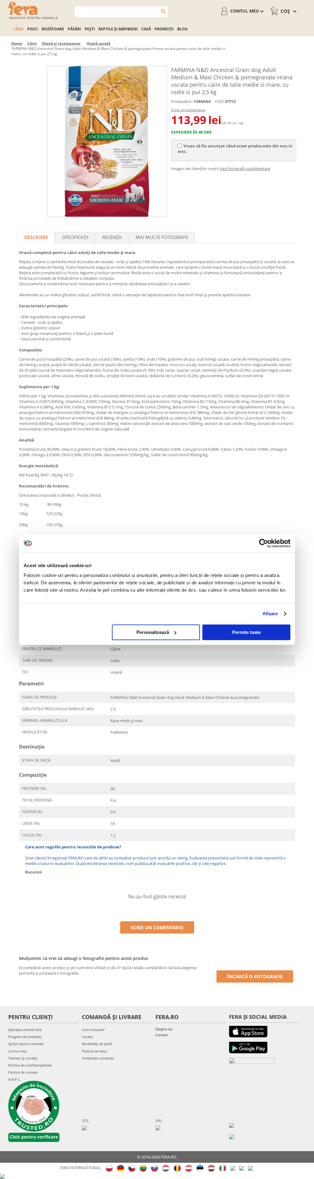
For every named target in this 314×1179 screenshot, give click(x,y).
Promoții (164, 29)
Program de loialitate (24, 1036)
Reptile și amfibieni (118, 29)
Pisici (32, 29)
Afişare (270, 613)
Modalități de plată (97, 1043)
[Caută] (163, 11)
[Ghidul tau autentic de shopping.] (231, 1125)
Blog (182, 29)
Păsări (74, 29)
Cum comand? (93, 1029)
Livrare (87, 1036)
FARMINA (202, 101)
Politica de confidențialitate (30, 1065)
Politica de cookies (23, 1072)
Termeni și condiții (22, 1058)
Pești (90, 29)
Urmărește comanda (98, 1058)
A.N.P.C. (14, 1079)
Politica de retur (94, 1051)
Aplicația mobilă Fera (24, 1029)
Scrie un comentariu (188, 109)
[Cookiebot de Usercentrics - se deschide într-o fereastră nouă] (263, 543)
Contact (161, 1035)
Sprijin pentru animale (26, 1043)
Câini (18, 29)
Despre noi (164, 1029)
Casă (146, 29)
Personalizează (152, 632)
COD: (219, 101)
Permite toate (246, 632)
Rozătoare (53, 29)
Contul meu (17, 1051)
